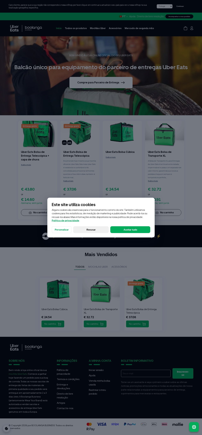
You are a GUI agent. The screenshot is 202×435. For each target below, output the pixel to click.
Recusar (91, 229)
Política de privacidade (65, 220)
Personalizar (62, 229)
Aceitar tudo (130, 229)
